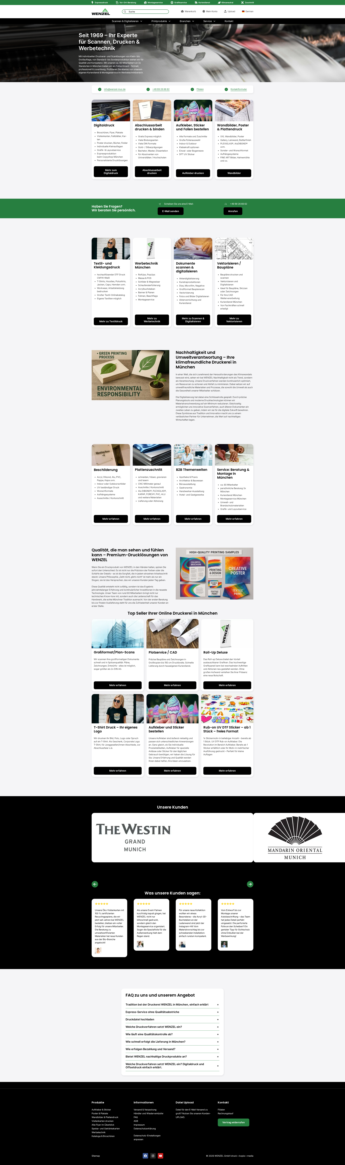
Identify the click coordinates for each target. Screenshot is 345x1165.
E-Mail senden (170, 211)
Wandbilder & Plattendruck (105, 1117)
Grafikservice (180, 2)
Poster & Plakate (100, 1113)
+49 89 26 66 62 (161, 89)
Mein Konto (212, 11)
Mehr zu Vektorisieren (234, 320)
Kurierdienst (204, 2)
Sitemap (96, 1155)
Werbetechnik (99, 1132)
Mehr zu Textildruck (111, 321)
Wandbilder (234, 173)
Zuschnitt (249, 2)
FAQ (136, 1117)
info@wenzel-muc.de (114, 89)
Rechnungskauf (225, 1113)
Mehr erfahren (110, 518)
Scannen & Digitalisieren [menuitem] (125, 21)
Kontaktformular (239, 89)
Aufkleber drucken (193, 173)
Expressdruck (101, 2)
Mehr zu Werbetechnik (152, 320)
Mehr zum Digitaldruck (111, 171)
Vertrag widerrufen (233, 1122)
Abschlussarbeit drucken (152, 171)
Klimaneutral (227, 2)
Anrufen (233, 211)
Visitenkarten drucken (102, 1121)
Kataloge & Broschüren (103, 1136)
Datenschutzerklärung (145, 1128)
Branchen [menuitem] (185, 21)
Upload (231, 11)
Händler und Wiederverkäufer (148, 1113)
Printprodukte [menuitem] (159, 21)
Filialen (200, 89)
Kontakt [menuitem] (229, 21)
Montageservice (155, 2)
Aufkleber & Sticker (101, 1109)
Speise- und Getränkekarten (106, 1128)
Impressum (139, 1124)
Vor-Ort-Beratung (128, 2)
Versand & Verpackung (145, 1109)
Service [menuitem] (207, 21)
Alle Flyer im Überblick (103, 1124)
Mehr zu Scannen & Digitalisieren (193, 320)
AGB (136, 1121)
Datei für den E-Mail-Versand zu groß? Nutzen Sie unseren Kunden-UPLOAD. (193, 1113)
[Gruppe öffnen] (111, 139)
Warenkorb (190, 11)
